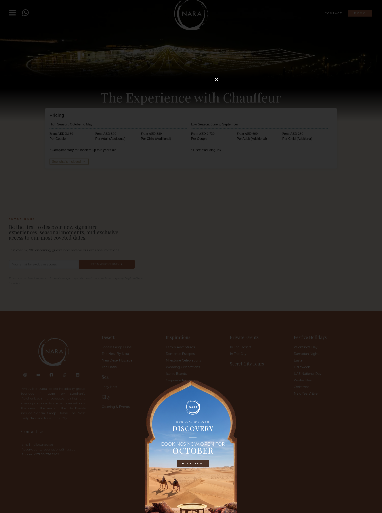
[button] (216, 79)
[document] (191, 256)
